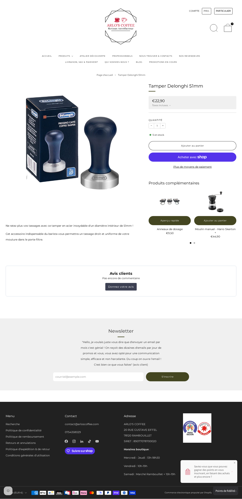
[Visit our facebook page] (66, 441)
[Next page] (236, 202)
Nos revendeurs (189, 56)
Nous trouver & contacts (155, 56)
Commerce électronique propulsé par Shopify (188, 492)
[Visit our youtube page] (97, 441)
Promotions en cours (163, 62)
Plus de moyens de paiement (192, 166)
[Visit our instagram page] (74, 441)
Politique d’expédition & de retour (28, 449)
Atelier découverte (92, 56)
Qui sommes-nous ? (117, 62)
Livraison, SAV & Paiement (81, 62)
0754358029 (73, 432)
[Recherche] (213, 28)
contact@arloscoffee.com (82, 424)
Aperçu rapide (170, 220)
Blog (139, 62)
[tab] (190, 243)
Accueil (47, 56)
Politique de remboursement (25, 436)
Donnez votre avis (121, 286)
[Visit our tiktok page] (89, 441)
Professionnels (122, 56)
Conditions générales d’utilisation (28, 455)
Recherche (13, 424)
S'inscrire (168, 376)
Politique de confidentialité (23, 430)
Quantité (155, 120)
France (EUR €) (14, 492)
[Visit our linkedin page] (82, 441)
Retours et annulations (21, 442)
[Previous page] (149, 202)
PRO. (206, 11)
